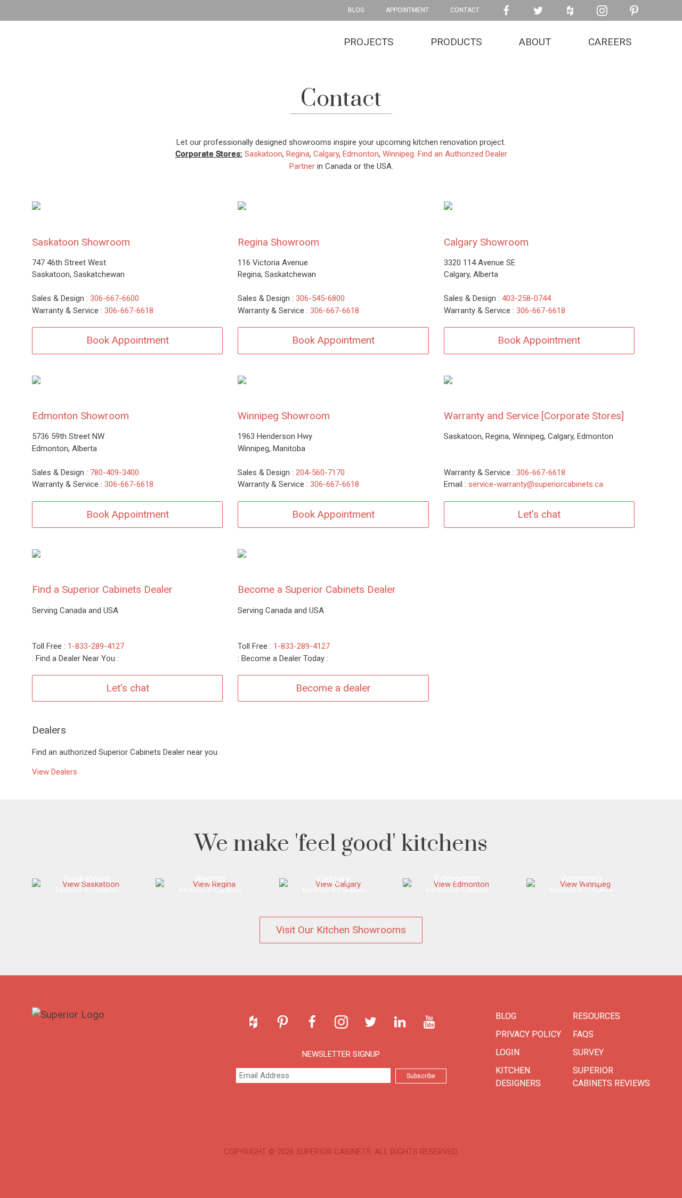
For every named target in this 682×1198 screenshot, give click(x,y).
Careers (609, 42)
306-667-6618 (128, 310)
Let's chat (539, 514)
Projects (368, 42)
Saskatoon (263, 154)
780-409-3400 (114, 472)
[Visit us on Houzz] (570, 10)
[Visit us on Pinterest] (634, 10)
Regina (298, 154)
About (535, 42)
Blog (356, 10)
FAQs (583, 1034)
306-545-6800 (320, 298)
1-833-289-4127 (96, 646)
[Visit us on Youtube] (429, 1022)
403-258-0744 (526, 298)
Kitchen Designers (518, 1076)
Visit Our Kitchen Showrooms (341, 930)
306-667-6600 (114, 298)
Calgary (326, 154)
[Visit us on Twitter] (538, 10)
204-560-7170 (320, 472)
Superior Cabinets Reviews (611, 1076)
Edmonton (361, 154)
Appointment (407, 10)
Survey (588, 1052)
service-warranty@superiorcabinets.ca (535, 484)
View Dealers (54, 772)
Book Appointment (127, 340)
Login (507, 1052)
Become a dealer (333, 688)
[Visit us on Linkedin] (400, 1022)
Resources (596, 1016)
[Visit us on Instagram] (602, 10)
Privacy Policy (528, 1034)
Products (456, 42)
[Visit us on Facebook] (506, 10)
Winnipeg (398, 154)
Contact (465, 10)
